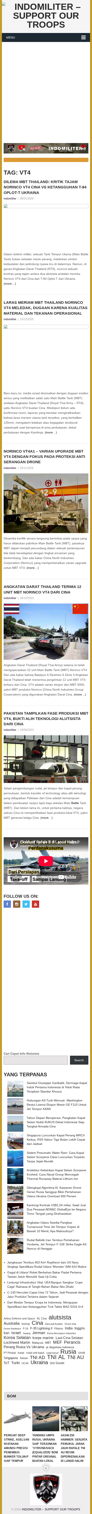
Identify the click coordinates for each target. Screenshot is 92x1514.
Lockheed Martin (17, 1342)
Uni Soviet (57, 1363)
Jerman (38, 1333)
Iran (6, 1333)
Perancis (72, 1342)
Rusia (68, 1351)
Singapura (11, 1358)
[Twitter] (26, 904)
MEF (57, 1342)
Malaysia (37, 1342)
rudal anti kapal (35, 1352)
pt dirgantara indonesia (60, 1347)
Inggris (79, 1328)
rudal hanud (52, 1353)
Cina (37, 1323)
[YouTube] (35, 904)
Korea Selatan (17, 1337)
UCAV (25, 1363)
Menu (10, 37)
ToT (6, 1363)
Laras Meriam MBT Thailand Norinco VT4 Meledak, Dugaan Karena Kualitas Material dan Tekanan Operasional (46, 307)
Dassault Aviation (54, 1324)
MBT (48, 1342)
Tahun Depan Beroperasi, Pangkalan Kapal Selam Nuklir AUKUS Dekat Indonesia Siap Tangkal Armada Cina (56, 1122)
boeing (26, 1324)
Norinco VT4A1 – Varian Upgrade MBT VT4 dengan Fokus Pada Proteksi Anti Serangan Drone (44, 456)
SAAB (81, 1352)
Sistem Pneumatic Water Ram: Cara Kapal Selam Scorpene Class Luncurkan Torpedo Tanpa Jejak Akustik (56, 1157)
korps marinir (43, 1338)
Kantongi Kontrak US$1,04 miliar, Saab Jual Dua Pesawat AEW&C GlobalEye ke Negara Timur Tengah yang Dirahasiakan (56, 1209)
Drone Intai (70, 1324)
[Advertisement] (46, 90)
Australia (12, 1323)
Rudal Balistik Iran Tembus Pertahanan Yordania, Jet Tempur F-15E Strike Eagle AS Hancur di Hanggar (56, 1244)
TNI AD (37, 1357)
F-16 (25, 1328)
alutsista (60, 1317)
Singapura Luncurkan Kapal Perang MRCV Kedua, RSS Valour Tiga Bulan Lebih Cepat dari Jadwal (56, 1140)
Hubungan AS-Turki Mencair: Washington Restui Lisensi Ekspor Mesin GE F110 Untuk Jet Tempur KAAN (56, 1105)
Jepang (26, 1333)
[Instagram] (16, 904)
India (69, 1328)
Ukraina (39, 1362)
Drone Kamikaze (12, 1328)
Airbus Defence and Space (19, 1318)
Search (79, 1060)
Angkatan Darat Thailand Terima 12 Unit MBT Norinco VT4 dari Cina (42, 589)
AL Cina (42, 1318)
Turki (15, 1363)
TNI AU (75, 1357)
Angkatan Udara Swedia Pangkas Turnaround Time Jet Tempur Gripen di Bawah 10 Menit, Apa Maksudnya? (53, 1227)
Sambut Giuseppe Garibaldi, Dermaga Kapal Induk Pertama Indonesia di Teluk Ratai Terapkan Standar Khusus (57, 1087)
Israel (16, 1333)
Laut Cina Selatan (69, 1338)
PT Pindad (10, 1353)
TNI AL (56, 1357)
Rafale (21, 1353)
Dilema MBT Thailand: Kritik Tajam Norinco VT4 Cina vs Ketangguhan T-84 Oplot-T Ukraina (45, 187)
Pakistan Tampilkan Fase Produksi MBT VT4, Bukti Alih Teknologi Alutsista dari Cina (46, 718)
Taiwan (24, 1358)
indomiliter (10, 198)
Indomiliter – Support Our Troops (51, 1509)
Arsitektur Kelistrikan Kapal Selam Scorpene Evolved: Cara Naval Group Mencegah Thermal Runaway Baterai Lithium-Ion (56, 1174)
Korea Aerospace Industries (61, 1333)
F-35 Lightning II (41, 1328)
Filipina (58, 1328)
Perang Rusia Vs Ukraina (24, 1347)
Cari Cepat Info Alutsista (21, 1053)
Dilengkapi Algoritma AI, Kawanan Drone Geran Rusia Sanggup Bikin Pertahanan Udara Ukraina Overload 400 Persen (54, 1192)
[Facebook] (7, 904)
